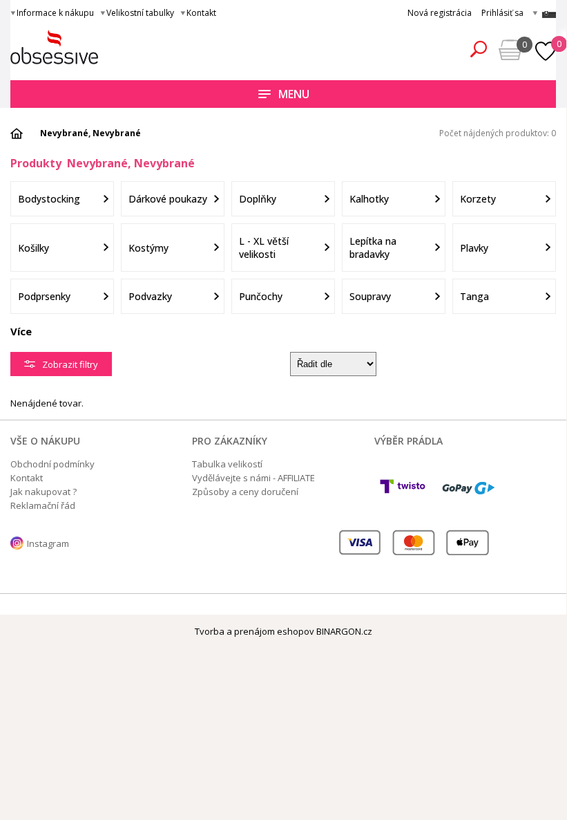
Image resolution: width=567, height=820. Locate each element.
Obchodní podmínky (52, 464)
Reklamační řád (42, 505)
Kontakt (201, 13)
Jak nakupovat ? (43, 491)
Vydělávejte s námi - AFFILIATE (253, 478)
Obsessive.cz (112, 47)
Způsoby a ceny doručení (245, 491)
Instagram (48, 543)
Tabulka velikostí (227, 464)
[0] (544, 44)
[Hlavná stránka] (21, 133)
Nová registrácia (439, 13)
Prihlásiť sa (502, 13)
